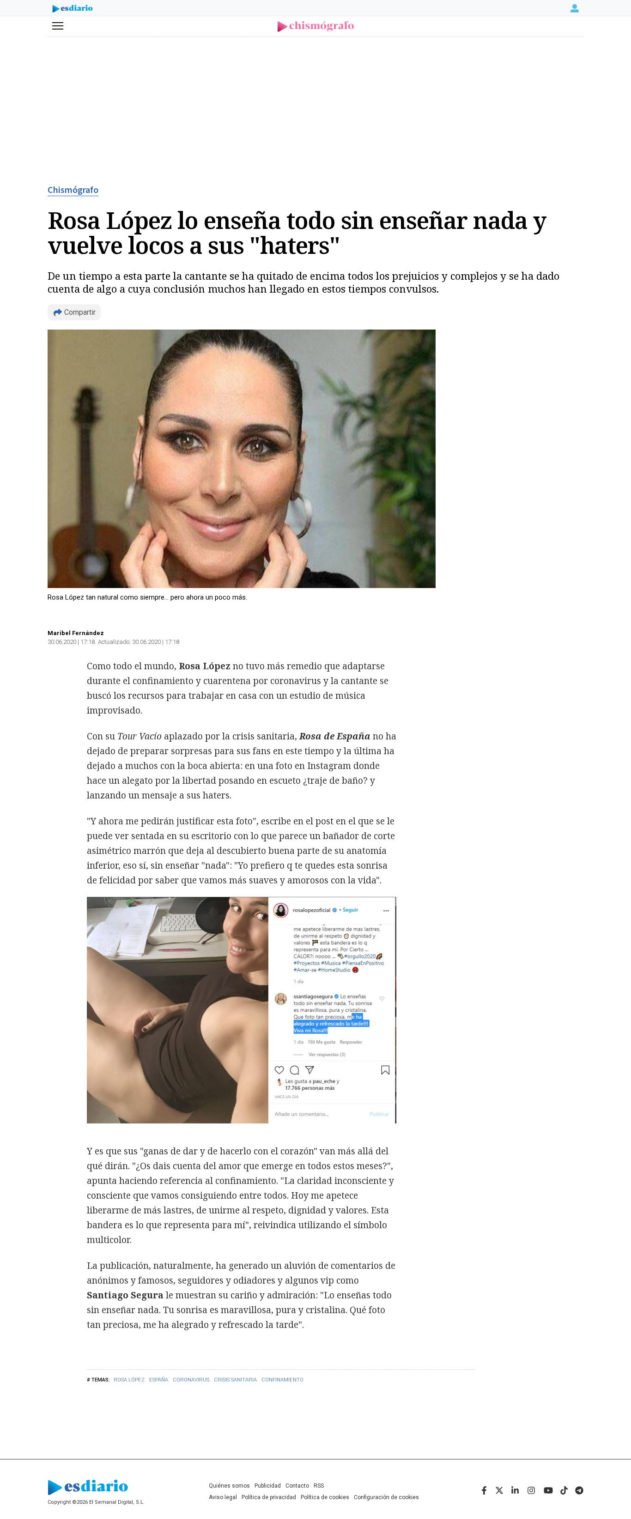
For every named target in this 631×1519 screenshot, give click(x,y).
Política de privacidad (269, 1497)
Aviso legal (223, 1497)
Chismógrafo (73, 190)
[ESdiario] (72, 9)
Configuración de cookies (386, 1497)
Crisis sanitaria (235, 1380)
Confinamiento (282, 1380)
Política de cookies (325, 1497)
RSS (319, 1486)
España (158, 1380)
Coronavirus (191, 1380)
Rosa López (129, 1380)
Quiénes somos (229, 1486)
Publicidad (268, 1486)
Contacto (297, 1486)
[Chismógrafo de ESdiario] (315, 26)
